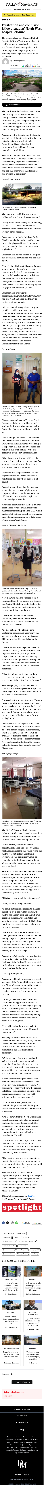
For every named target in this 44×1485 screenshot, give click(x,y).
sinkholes (35, 1254)
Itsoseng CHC (35, 1250)
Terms (26, 1475)
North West (6, 1238)
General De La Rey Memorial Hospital (15, 1250)
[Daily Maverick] (22, 4)
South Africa (21, 1234)
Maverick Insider (22, 1409)
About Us (22, 1415)
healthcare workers (9, 1242)
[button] (25, 65)
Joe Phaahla (26, 1238)
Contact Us (22, 1422)
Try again (8, 1395)
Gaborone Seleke (8, 1254)
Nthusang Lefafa (19, 61)
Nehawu (16, 1238)
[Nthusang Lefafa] (5, 61)
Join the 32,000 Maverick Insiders (20, 1442)
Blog (22, 1429)
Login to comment (22, 1382)
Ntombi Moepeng (23, 1254)
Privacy (18, 1475)
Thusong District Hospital (27, 1242)
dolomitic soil (23, 1246)
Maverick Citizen (8, 1234)
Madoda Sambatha (9, 1246)
